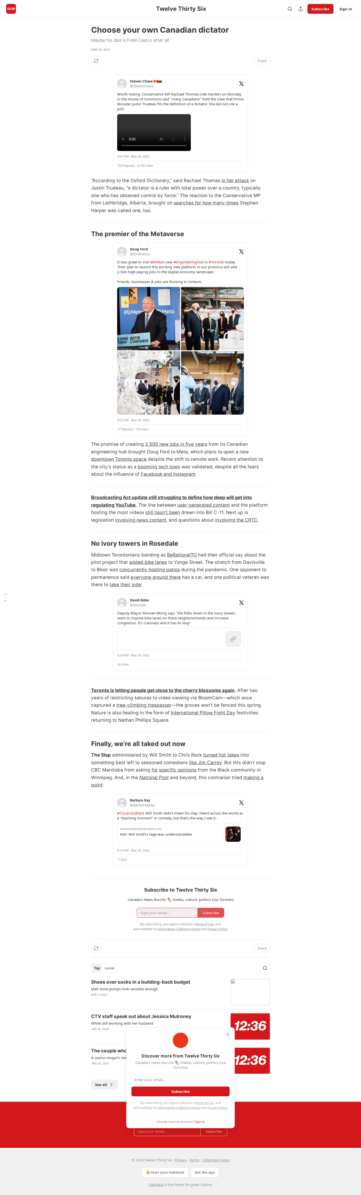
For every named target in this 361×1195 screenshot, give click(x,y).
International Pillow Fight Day (203, 713)
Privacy (180, 1160)
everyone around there (156, 577)
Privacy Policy (217, 1107)
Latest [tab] (110, 968)
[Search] (290, 9)
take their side (125, 584)
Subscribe (320, 8)
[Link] (84, 234)
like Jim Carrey (205, 762)
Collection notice (216, 1160)
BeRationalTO (182, 555)
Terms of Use (204, 1102)
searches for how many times (206, 203)
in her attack (235, 180)
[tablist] (104, 968)
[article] (180, 992)
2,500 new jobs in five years (176, 444)
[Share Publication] (300, 9)
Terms (194, 1160)
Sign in (345, 8)
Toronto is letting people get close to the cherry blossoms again (163, 690)
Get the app (205, 1172)
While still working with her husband (122, 1023)
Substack (156, 1184)
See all (101, 1084)
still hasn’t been (162, 512)
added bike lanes (148, 562)
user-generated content (203, 505)
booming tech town (159, 467)
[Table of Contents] (5, 597)
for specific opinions (174, 770)
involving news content (140, 520)
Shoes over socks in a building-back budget (140, 982)
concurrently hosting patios (149, 569)
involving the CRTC (236, 520)
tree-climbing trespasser (143, 705)
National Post (154, 777)
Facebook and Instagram (168, 474)
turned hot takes (221, 755)
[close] (228, 1034)
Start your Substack (167, 1172)
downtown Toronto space (119, 459)
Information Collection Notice (179, 1107)
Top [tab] (97, 968)
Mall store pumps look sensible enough (124, 988)
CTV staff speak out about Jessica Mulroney (141, 1016)
